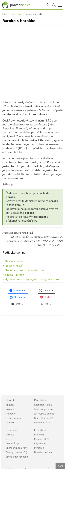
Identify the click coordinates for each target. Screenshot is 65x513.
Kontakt (10, 422)
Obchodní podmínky (16, 447)
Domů (3, 14)
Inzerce (9, 439)
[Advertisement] (32, 61)
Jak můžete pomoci (44, 413)
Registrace (40, 443)
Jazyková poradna (43, 409)
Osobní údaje (12, 443)
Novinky (10, 409)
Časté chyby (15, 14)
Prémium (39, 434)
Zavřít (60, 466)
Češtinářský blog (43, 404)
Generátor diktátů (43, 418)
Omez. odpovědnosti (17, 456)
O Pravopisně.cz (14, 418)
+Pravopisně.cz (42, 422)
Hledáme (11, 413)
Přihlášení (47, 5)
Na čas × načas (14, 261)
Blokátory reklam (43, 452)
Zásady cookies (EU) (16, 452)
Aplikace (10, 404)
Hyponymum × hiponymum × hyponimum (32, 279)
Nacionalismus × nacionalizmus (24, 270)
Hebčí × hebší (13, 266)
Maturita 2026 (41, 439)
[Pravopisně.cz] (16, 4)
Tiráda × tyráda (14, 275)
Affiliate (10, 434)
